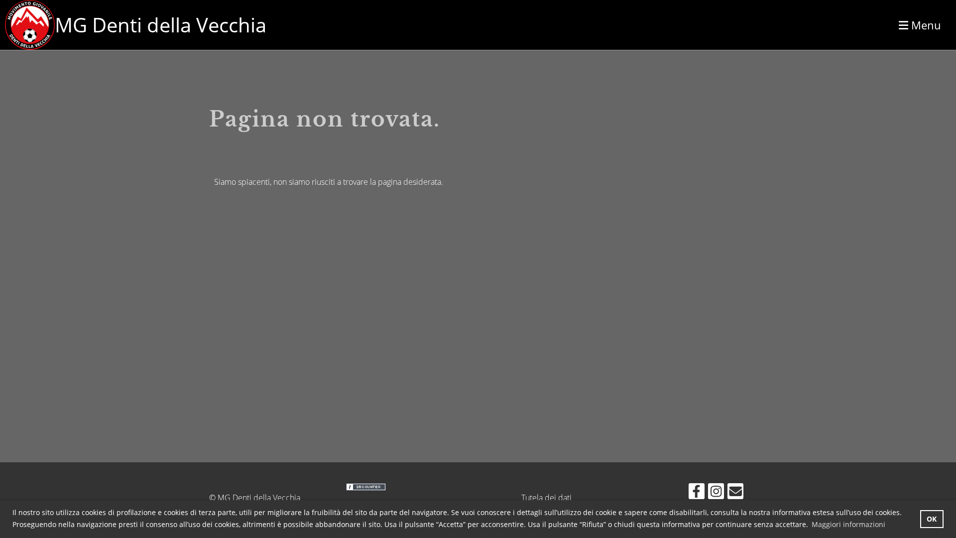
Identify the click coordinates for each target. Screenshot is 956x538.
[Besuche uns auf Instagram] (716, 493)
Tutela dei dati (546, 497)
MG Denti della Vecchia (160, 24)
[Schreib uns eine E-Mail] (735, 493)
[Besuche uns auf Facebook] (697, 493)
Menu (924, 24)
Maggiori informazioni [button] (848, 524)
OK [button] (932, 519)
